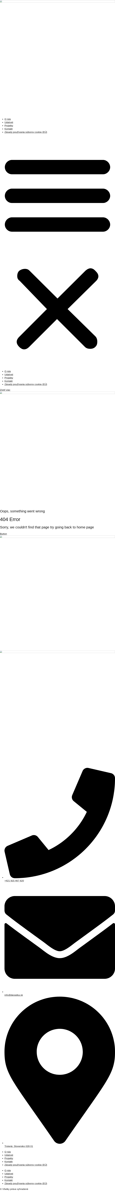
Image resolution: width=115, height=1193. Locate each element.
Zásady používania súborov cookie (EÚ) (25, 132)
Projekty (8, 125)
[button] (57, 251)
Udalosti (8, 122)
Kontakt (8, 129)
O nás (7, 119)
